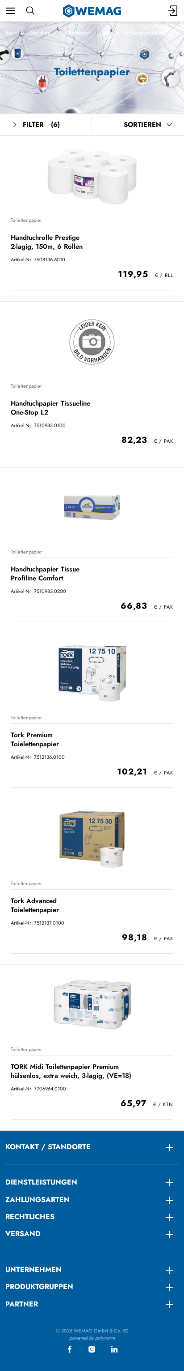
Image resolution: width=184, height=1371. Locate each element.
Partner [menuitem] (21, 1304)
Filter (41, 125)
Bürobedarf (77, 33)
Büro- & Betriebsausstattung (134, 33)
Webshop (40, 33)
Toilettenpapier (26, 220)
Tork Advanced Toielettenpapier (35, 905)
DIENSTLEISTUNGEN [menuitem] (41, 1182)
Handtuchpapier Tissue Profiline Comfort (45, 573)
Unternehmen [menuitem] (33, 1269)
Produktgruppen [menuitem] (39, 1286)
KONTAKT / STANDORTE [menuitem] (48, 1147)
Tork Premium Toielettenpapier (35, 739)
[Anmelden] (173, 11)
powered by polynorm (92, 1337)
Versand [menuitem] (23, 1233)
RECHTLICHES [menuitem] (29, 1216)
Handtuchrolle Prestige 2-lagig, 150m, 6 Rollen (47, 242)
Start (10, 33)
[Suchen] (30, 11)
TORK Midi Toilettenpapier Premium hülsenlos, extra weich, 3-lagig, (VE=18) (71, 1071)
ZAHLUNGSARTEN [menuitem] (37, 1199)
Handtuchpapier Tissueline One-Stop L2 (50, 407)
